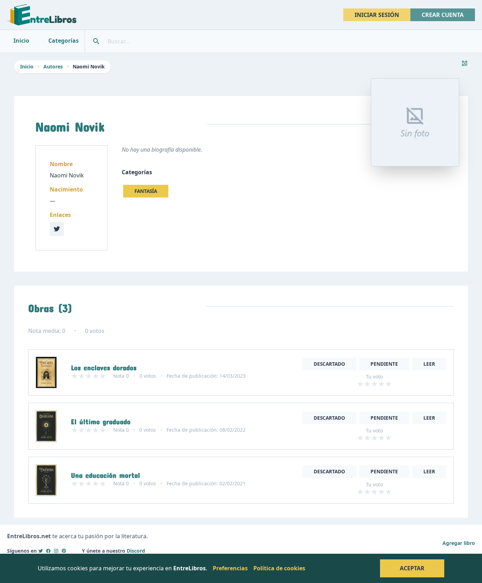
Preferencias (230, 568)
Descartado (329, 363)
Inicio (27, 66)
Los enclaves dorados (104, 366)
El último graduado (101, 420)
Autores (53, 66)
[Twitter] (40, 550)
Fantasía (145, 191)
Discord (136, 550)
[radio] (360, 383)
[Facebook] (48, 550)
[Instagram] (56, 550)
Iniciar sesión (377, 15)
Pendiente (384, 363)
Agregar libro (458, 543)
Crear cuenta (443, 15)
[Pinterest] (63, 550)
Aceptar (412, 568)
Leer (429, 363)
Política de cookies (279, 568)
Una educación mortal (105, 473)
